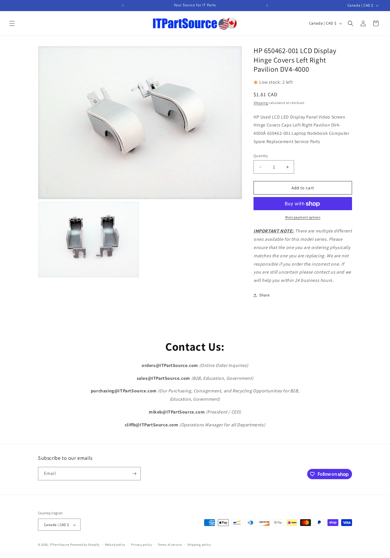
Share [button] (264, 295)
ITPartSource (59, 545)
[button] (12, 23)
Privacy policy (141, 545)
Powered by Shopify (85, 545)
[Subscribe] (134, 473)
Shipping (261, 103)
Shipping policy (199, 545)
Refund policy (115, 545)
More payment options (302, 217)
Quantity (261, 155)
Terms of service (170, 545)
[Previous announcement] (122, 5)
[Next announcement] (267, 5)
